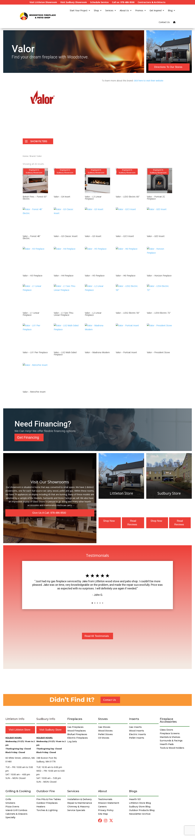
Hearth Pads (167, 744)
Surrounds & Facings (171, 740)
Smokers (10, 803)
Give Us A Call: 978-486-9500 (49, 512)
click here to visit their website (148, 80)
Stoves (103, 719)
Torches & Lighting (46, 810)
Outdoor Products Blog (141, 810)
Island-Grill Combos (16, 810)
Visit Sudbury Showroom (73, 2)
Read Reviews (132, 522)
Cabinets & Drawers (16, 814)
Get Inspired (155, 10)
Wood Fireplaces (76, 730)
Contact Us (164, 22)
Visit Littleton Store (19, 729)
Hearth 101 (135, 799)
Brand (32, 156)
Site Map (103, 814)
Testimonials (105, 799)
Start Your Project (78, 10)
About (102, 791)
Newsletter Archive (140, 814)
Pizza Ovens (12, 806)
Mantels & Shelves (170, 737)
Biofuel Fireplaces (77, 734)
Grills (8, 799)
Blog (170, 10)
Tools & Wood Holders (172, 748)
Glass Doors (166, 729)
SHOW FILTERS (38, 141)
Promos (139, 10)
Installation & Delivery (79, 799)
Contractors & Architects (151, 2)
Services (109, 10)
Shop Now (109, 520)
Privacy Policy (105, 810)
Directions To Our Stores (168, 67)
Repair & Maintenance (79, 803)
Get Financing (28, 437)
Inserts (134, 719)
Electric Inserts (137, 734)
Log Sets (72, 741)
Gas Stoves (104, 727)
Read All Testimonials (97, 636)
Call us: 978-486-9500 (123, 2)
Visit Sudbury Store (50, 729)
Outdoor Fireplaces (47, 803)
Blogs (133, 791)
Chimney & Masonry (78, 806)
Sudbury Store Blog (139, 806)
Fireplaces (74, 719)
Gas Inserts (135, 727)
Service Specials (76, 810)
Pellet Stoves (105, 734)
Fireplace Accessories (168, 720)
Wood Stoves (105, 730)
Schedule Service (99, 2)
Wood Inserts (136, 730)
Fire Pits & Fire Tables (48, 799)
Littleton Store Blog (140, 803)
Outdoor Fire (45, 791)
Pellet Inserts (136, 737)
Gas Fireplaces (75, 727)
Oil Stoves (103, 737)
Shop (96, 10)
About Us (124, 10)
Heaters (40, 806)
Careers (102, 806)
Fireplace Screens (170, 733)
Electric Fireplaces (77, 737)
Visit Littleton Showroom (43, 2)
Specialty (10, 817)
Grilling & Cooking (18, 791)
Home (25, 156)
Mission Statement (108, 803)
